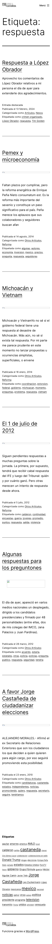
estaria (35, 651)
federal (6, 387)
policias (33, 655)
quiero (21, 790)
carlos (16, 850)
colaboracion (22, 856)
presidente (8, 899)
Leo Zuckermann (31, 882)
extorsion (42, 383)
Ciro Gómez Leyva (9, 856)
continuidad (38, 514)
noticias (34, 786)
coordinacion (29, 383)
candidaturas (29, 782)
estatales (7, 655)
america (23, 844)
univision (30, 905)
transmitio (7, 904)
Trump (15, 905)
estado (10, 865)
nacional (40, 889)
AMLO (31, 843)
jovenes (27, 518)
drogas (24, 860)
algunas (26, 248)
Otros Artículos (33, 240)
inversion (19, 252)
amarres (14, 843)
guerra (18, 518)
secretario (43, 790)
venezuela (40, 904)
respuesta (25, 120)
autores (35, 248)
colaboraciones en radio (38, 856)
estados (6, 786)
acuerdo (26, 651)
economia (7, 252)
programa (20, 899)
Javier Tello (22, 875)
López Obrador (10, 120)
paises (28, 895)
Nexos (39, 112)
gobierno (16, 387)
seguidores (31, 256)
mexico (29, 252)
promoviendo (9, 790)
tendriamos (17, 794)
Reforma (6, 244)
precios (39, 252)
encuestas (7, 518)
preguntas (7, 391)
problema (19, 391)
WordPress (32, 931)
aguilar (5, 843)
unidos (22, 904)
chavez (44, 850)
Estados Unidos (31, 865)
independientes (20, 786)
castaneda (42, 782)
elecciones (32, 860)
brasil (38, 844)
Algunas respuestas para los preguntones (22, 561)
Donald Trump (11, 860)
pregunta (7, 256)
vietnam (42, 391)
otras (16, 655)
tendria (39, 659)
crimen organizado (32, 116)
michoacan (28, 387)
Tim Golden (38, 120)
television (32, 899)
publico (6, 659)
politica (36, 894)
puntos (6, 522)
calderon (26, 514)
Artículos (30, 112)
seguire (6, 794)
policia (23, 655)
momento (40, 387)
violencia (35, 522)
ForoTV (43, 865)
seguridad (29, 659)
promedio (37, 518)
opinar (16, 895)
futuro (4, 870)
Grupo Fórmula (27, 869)
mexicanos (16, 889)
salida (26, 522)
